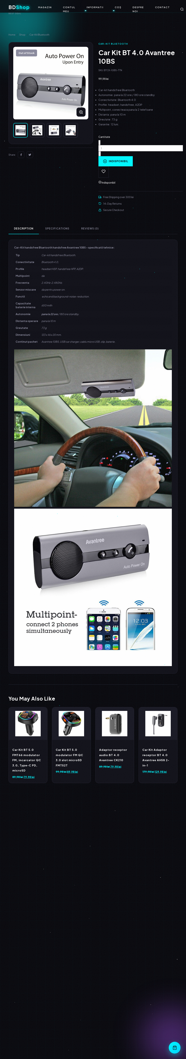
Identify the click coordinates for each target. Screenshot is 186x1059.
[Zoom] (81, 112)
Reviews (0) (90, 228)
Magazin (45, 7)
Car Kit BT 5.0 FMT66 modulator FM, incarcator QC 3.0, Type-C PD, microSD (26, 760)
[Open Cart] (175, 1048)
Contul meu (69, 9)
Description (23, 228)
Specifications (57, 228)
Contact (162, 7)
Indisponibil (118, 161)
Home (12, 34)
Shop (22, 34)
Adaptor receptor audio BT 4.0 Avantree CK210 (113, 755)
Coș (118, 7)
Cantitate (104, 136)
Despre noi (138, 9)
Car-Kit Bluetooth (39, 34)
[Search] (182, 9)
